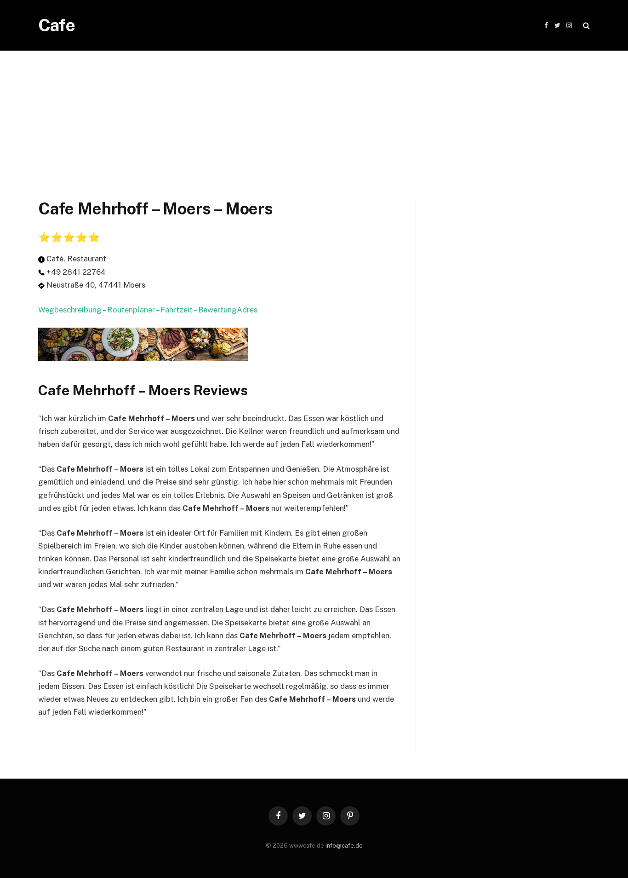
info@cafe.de (344, 845)
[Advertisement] (314, 115)
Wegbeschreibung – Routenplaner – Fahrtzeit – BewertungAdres (147, 309)
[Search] (585, 25)
